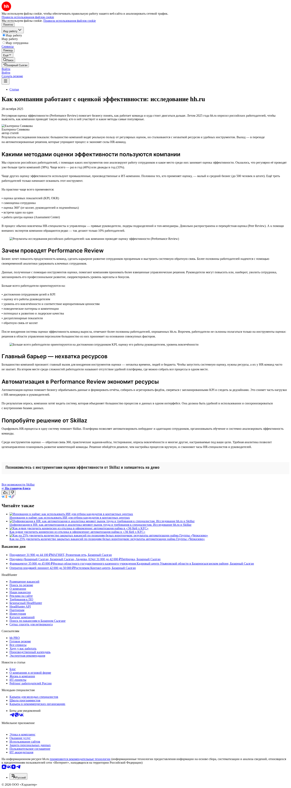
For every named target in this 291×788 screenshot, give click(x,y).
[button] (6, 69)
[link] (8, 59)
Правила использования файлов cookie (69, 20)
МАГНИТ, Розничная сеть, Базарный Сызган (81, 554)
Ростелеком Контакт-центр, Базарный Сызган (105, 568)
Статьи (14, 89)
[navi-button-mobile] (6, 81)
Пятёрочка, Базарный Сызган (141, 559)
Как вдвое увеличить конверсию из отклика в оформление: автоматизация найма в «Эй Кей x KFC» (77, 532)
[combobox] (18, 776)
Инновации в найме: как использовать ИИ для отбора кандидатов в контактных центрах (70, 517)
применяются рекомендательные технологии (80, 759)
